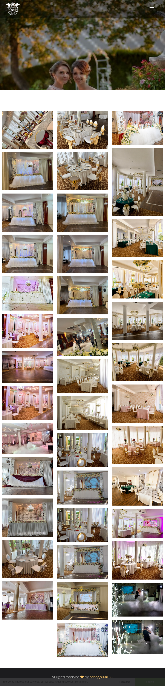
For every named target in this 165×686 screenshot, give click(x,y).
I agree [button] (150, 681)
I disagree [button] (124, 681)
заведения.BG (101, 677)
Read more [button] (81, 681)
